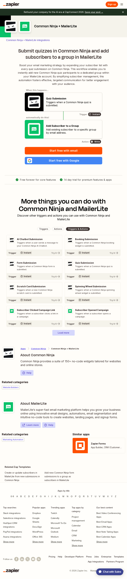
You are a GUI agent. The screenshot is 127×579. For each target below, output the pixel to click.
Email (74, 530)
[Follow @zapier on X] (27, 559)
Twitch (54, 513)
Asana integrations (12, 537)
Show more (8, 541)
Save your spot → (94, 12)
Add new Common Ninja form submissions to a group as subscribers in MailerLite (59, 476)
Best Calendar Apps (106, 537)
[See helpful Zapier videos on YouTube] (33, 559)
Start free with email (64, 150)
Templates (119, 556)
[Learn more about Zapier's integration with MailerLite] (8, 406)
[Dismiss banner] (123, 12)
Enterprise (106, 556)
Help (28, 372)
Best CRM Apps (104, 527)
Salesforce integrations (14, 518)
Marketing (76, 540)
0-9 (12, 496)
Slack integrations (11, 513)
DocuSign (37, 527)
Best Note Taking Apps (107, 532)
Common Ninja (38, 348)
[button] (63, 160)
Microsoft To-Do (58, 523)
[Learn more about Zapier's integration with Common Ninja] (8, 353)
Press (89, 556)
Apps (23, 348)
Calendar (76, 525)
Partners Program (115, 561)
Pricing (52, 556)
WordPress (37, 532)
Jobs (96, 556)
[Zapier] (11, 4)
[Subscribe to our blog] (39, 559)
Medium (55, 537)
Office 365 (37, 537)
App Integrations (96, 561)
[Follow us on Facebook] (16, 559)
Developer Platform (74, 556)
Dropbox (36, 513)
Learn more (32, 425)
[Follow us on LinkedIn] (22, 559)
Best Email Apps (104, 522)
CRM (74, 535)
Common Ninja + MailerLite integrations (28, 40)
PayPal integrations (12, 532)
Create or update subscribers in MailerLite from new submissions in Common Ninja (22, 476)
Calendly (55, 518)
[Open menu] (122, 4)
